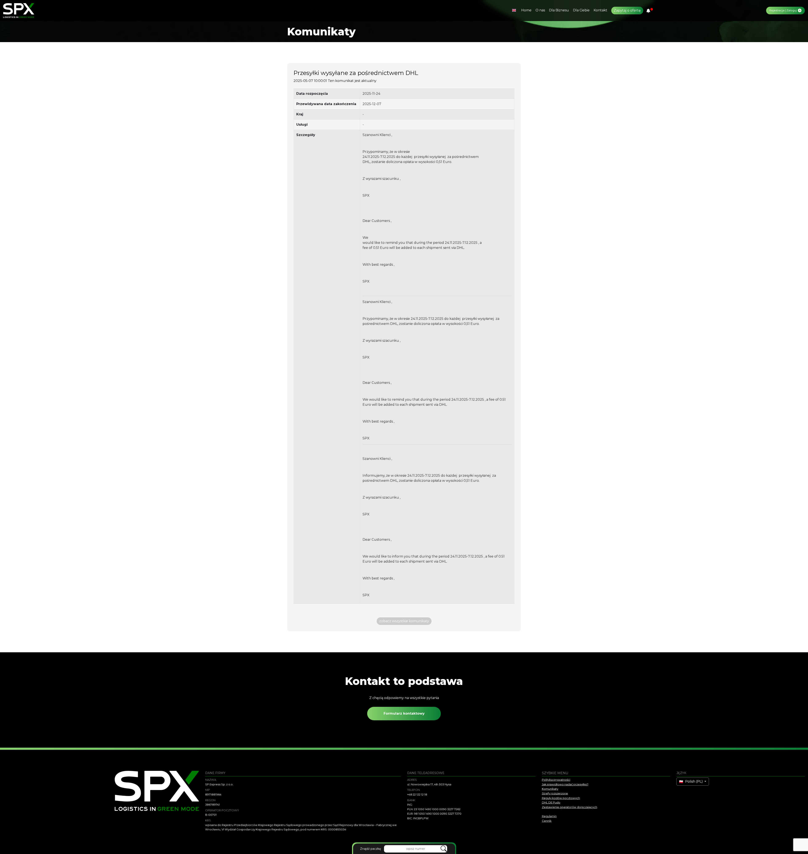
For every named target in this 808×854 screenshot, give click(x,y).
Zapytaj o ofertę (627, 10)
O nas (540, 10)
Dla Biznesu (559, 10)
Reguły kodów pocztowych (561, 798)
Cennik (547, 820)
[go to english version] (514, 10)
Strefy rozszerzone (555, 793)
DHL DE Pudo (551, 802)
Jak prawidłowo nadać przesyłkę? (565, 784)
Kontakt (600, 10)
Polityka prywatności (556, 779)
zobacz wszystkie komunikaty (404, 621)
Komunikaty (550, 788)
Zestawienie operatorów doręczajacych (569, 807)
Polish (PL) (694, 781)
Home (526, 10)
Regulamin (549, 816)
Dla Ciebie (581, 10)
